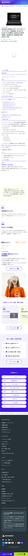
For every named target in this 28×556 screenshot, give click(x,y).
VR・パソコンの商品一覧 (7, 460)
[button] (19, 2)
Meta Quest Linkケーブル (8, 102)
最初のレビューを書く (21, 242)
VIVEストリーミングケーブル (9, 109)
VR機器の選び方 (5, 472)
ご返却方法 (4, 446)
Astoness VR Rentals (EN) (8, 453)
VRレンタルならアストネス (7, 6)
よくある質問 (4, 474)
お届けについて (5, 444)
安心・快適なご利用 (6, 448)
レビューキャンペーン (6, 465)
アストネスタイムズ (6, 432)
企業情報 (3, 489)
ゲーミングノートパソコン (22, 6)
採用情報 (3, 503)
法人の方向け (20, 554)
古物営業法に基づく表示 (7, 496)
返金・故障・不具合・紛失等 (8, 477)
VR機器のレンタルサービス (7, 422)
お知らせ (3, 451)
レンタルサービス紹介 (6, 439)
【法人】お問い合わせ (6, 481)
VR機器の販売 (5, 425)
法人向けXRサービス (6, 429)
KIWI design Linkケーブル (8, 105)
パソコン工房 (4, 27)
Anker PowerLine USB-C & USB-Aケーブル (12, 107)
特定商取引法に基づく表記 (7, 493)
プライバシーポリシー (6, 498)
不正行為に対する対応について (8, 500)
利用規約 (3, 491)
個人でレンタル (6, 554)
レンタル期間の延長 (6, 463)
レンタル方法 (4, 441)
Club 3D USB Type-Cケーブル (9, 104)
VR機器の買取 (5, 427)
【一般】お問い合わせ (6, 479)
